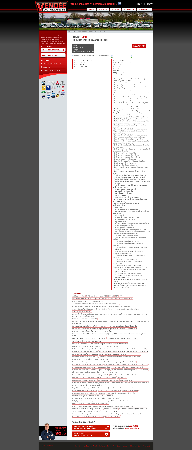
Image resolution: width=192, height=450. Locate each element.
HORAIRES (115, 10)
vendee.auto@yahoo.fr (132, 428)
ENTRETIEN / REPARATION (52, 64)
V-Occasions (72, 31)
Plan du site (135, 446)
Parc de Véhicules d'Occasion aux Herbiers (93, 4)
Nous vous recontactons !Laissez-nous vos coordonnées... (86, 427)
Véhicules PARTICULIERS (85, 31)
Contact (146, 446)
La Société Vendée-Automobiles (97, 446)
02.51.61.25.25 (133, 426)
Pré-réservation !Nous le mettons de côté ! (83, 434)
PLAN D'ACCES (129, 10)
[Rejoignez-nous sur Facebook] (119, 5)
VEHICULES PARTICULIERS (51, 50)
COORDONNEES (144, 10)
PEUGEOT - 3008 (100, 31)
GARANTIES (46, 67)
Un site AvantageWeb (47, 445)
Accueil (91, 10)
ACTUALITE (103, 10)
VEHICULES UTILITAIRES (50, 55)
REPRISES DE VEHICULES (51, 70)
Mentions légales (120, 446)
